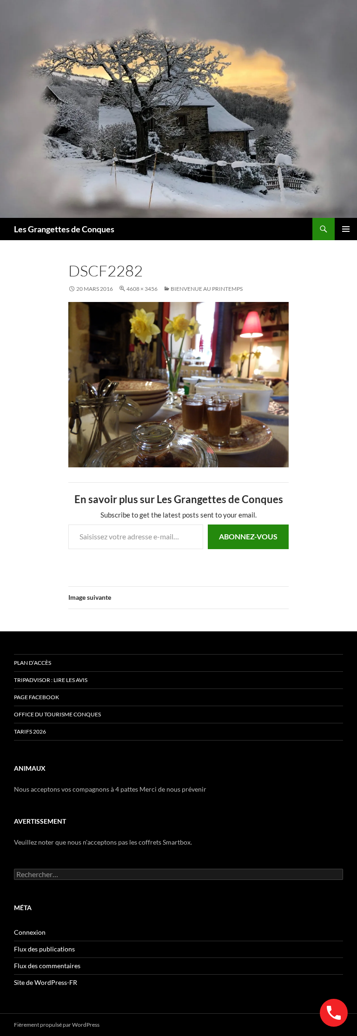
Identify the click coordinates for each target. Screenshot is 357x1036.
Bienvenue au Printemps (207, 288)
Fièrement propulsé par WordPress (56, 1024)
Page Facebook (36, 697)
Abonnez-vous (248, 536)
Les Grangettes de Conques (64, 229)
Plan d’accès (32, 662)
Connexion (30, 932)
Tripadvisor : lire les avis (50, 679)
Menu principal (346, 229)
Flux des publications (44, 949)
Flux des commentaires (47, 966)
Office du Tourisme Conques (57, 714)
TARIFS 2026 (30, 731)
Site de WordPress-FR (45, 982)
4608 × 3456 (142, 288)
